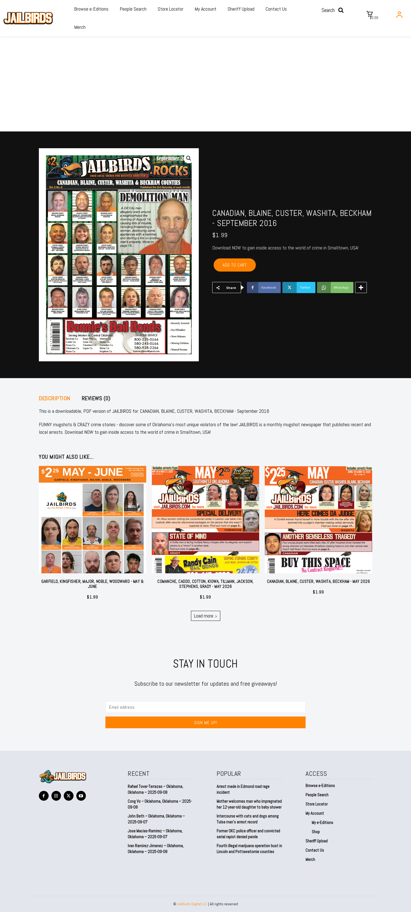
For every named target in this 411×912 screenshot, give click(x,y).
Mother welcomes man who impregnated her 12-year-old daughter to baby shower (249, 804)
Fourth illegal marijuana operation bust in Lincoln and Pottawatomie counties (249, 848)
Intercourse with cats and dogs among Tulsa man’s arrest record (248, 818)
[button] (334, 10)
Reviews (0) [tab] (96, 398)
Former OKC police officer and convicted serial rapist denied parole (248, 833)
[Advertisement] (205, 89)
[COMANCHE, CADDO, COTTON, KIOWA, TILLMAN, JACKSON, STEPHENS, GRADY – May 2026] (205, 519)
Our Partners (316, 867)
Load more (203, 615)
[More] (361, 287)
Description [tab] (54, 398)
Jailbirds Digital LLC (192, 903)
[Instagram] (56, 796)
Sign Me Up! (205, 722)
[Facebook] (44, 796)
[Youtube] (81, 796)
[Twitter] (69, 796)
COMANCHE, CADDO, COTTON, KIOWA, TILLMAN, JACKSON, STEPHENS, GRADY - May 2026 (205, 584)
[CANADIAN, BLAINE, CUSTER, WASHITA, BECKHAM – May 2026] (318, 519)
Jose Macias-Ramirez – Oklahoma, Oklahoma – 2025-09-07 (155, 833)
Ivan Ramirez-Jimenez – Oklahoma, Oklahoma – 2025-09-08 (156, 848)
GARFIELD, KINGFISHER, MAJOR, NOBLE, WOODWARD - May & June (92, 584)
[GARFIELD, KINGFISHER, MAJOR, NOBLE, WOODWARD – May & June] (92, 519)
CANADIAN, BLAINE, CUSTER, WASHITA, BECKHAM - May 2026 (318, 581)
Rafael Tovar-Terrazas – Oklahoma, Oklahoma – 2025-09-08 (155, 789)
